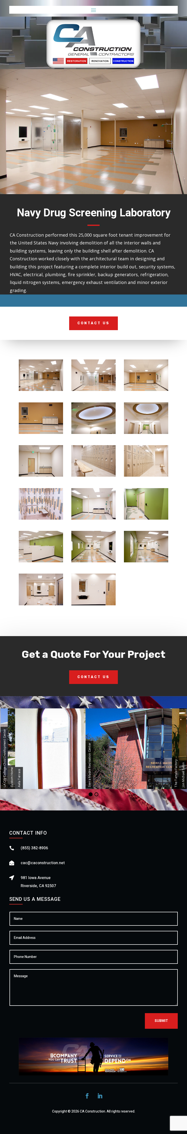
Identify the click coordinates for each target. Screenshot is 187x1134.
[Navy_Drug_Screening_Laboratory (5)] (146, 433)
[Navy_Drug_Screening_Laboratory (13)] (93, 562)
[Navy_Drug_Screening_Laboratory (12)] (41, 562)
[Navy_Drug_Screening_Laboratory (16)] (93, 605)
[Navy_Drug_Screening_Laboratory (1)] (41, 390)
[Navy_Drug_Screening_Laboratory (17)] (93, 390)
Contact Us (93, 323)
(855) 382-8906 (34, 848)
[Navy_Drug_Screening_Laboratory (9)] (41, 519)
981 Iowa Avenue (36, 878)
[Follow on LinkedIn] (99, 1096)
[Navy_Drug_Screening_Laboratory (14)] (146, 562)
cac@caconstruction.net (43, 863)
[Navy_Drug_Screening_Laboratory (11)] (146, 519)
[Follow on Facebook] (87, 1096)
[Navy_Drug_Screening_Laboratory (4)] (93, 433)
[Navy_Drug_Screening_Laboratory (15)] (41, 605)
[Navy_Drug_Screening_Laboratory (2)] (146, 390)
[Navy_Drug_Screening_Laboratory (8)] (146, 476)
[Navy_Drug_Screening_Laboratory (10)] (93, 519)
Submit (161, 1020)
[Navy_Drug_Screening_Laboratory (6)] (41, 476)
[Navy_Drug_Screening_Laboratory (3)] (41, 433)
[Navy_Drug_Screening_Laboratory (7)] (93, 476)
